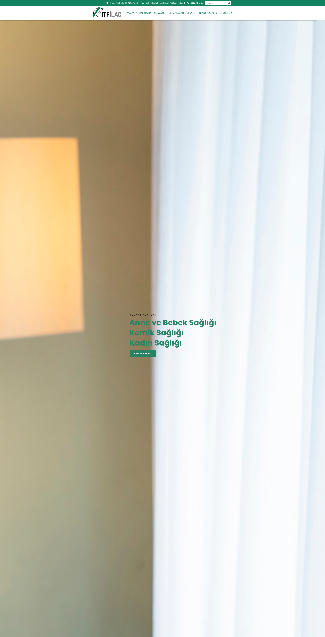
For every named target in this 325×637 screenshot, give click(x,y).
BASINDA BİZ (226, 13)
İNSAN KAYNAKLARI (208, 13)
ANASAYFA (132, 13)
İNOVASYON (159, 13)
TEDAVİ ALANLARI (176, 13)
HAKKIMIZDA (145, 13)
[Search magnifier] (229, 3)
